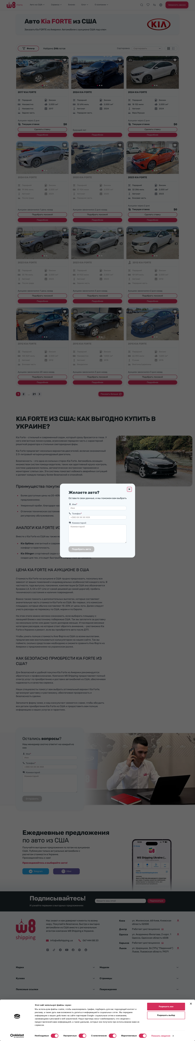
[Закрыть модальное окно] (129, 489)
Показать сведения (160, 1036)
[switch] (82, 1036)
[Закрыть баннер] (191, 1004)
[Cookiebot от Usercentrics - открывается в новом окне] (17, 1036)
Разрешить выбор (166, 1015)
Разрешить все (166, 1006)
